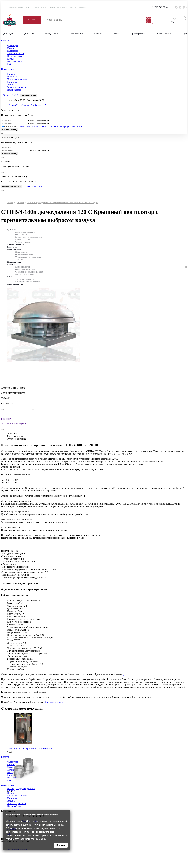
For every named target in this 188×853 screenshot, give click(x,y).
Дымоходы (8, 34)
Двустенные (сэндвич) (25, 232)
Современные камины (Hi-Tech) (29, 272)
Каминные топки (22, 267)
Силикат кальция (163, 34)
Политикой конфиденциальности (38, 832)
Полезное (73, 7)
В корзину (6, 419)
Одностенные (21, 234)
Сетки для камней (23, 242)
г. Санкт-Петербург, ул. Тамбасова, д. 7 (26, 105)
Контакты (82, 7)
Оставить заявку (9, 129)
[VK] (184, 7)
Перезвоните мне (28, 95)
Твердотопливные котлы (26, 279)
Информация (7, 69)
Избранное (174, 22)
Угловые (19, 259)
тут (123, 674)
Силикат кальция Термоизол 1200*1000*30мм (30, 748)
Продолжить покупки (11, 187)
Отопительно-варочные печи (28, 257)
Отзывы (52, 7)
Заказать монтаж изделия (13, 423)
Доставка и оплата (16, 7)
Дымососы (29, 34)
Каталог (31, 20)
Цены (27, 7)
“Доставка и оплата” (54, 702)
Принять (60, 845)
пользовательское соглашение (32, 126)
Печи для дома (51, 34)
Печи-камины (21, 252)
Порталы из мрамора (24, 274)
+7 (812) (159, 7)
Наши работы (62, 7)
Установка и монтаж (38, 7)
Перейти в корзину (32, 186)
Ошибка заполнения (38, 120)
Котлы (115, 34)
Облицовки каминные (25, 269)
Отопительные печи (24, 254)
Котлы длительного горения (27, 282)
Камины (97, 34)
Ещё (9, 64)
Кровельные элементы (25, 239)
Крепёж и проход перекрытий (28, 237)
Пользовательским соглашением (22, 835)
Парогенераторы (137, 34)
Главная (10, 203)
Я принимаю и (43, 126)
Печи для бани (76, 34)
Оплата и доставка (16, 87)
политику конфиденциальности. (66, 126)
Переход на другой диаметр (21, 788)
